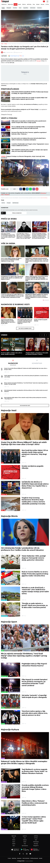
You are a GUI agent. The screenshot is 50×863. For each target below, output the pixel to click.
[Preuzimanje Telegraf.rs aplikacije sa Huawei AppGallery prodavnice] (34, 849)
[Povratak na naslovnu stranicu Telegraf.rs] (5, 1)
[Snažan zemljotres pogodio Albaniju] (41, 312)
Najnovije (8, 410)
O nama (9, 858)
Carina (3, 202)
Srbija (5, 43)
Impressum (19, 858)
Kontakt (40, 858)
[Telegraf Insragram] (26, 853)
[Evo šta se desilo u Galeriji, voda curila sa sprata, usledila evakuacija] (12, 344)
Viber (2, 194)
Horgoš (39, 60)
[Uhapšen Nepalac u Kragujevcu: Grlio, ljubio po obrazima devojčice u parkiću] (37, 344)
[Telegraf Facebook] (19, 853)
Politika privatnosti (34, 858)
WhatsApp (43, 193)
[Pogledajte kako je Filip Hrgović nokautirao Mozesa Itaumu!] (10, 670)
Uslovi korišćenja (44, 197)
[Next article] (49, 431)
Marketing (14, 858)
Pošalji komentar (16, 213)
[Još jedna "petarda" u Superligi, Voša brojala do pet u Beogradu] (10, 701)
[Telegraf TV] (30, 853)
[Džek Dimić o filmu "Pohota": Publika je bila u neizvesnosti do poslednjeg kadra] (10, 807)
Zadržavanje (15, 202)
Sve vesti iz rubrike (25, 328)
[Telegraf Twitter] (23, 853)
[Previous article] (1, 431)
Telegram (7, 194)
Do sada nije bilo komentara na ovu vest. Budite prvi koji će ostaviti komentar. (19, 210)
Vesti (2, 43)
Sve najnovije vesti (25, 405)
